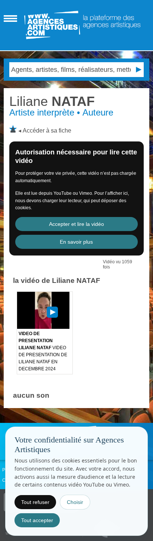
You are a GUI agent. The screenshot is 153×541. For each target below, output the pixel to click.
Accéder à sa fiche (47, 130)
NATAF (52, 101)
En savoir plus (76, 242)
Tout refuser (35, 502)
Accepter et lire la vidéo (76, 224)
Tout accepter (37, 520)
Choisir (75, 502)
